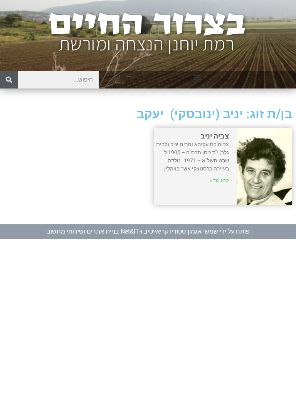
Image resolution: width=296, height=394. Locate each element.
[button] (197, 77)
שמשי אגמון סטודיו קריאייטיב (181, 231)
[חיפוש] (9, 79)
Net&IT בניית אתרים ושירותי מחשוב (93, 231)
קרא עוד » (219, 180)
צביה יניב (214, 136)
